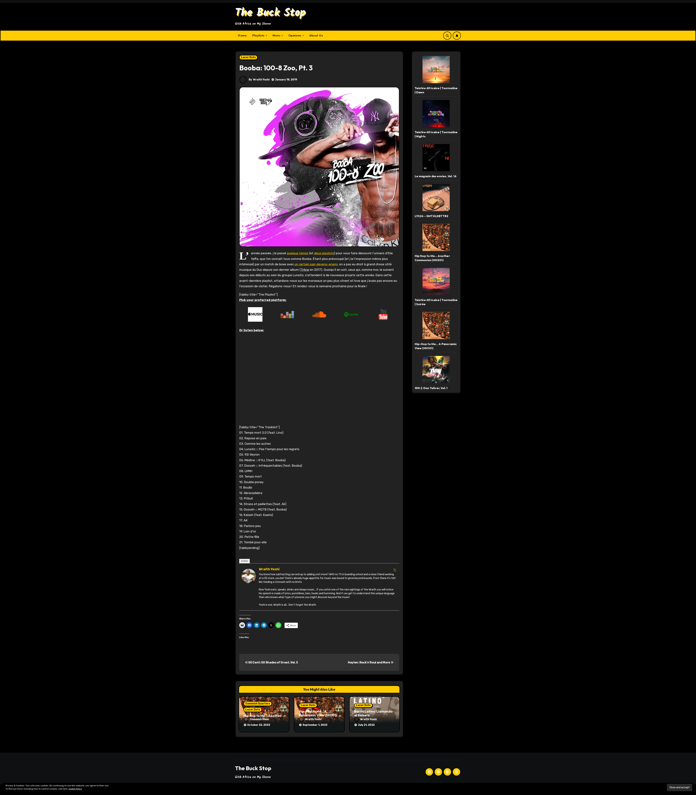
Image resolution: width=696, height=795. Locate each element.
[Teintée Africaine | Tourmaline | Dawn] (436, 69)
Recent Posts (259, 561)
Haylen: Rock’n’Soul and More (369, 662)
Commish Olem (259, 719)
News (276, 35)
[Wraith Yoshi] (248, 576)
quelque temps (297, 253)
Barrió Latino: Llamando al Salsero (373, 713)
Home (242, 35)
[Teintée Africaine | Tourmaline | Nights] (436, 113)
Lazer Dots (248, 57)
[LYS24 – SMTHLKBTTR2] (436, 197)
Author (244, 561)
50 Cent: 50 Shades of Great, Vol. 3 (273, 662)
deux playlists (324, 253)
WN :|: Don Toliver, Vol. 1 (431, 388)
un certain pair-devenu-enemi (316, 264)
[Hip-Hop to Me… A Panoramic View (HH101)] (436, 325)
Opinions (295, 35)
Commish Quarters (257, 703)
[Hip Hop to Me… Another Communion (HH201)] (436, 237)
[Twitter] (395, 570)
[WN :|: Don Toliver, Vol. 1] (436, 369)
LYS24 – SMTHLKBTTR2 (431, 216)
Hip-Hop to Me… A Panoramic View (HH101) (318, 713)
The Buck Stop (270, 13)
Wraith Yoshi (261, 79)
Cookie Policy (75, 789)
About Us (316, 35)
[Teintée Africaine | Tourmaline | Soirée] (436, 281)
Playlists (258, 35)
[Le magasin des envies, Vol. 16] (436, 157)
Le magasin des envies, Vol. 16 (436, 176)
